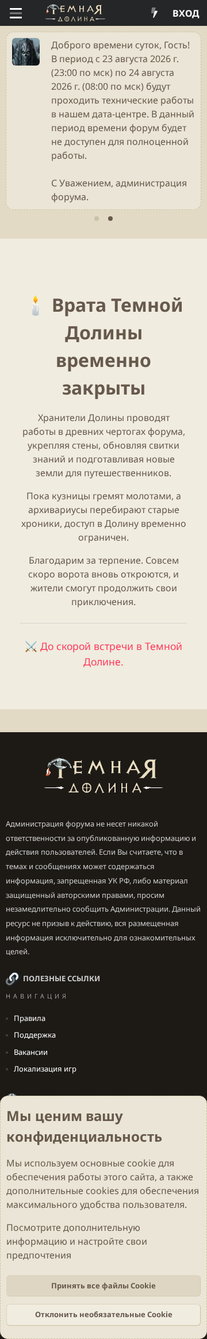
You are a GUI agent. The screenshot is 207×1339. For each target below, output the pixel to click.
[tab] (96, 218)
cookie (141, 1163)
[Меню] (15, 13)
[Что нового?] (154, 13)
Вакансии (31, 1052)
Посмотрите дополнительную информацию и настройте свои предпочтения (76, 1241)
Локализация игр (45, 1068)
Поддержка (35, 1035)
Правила (29, 1018)
